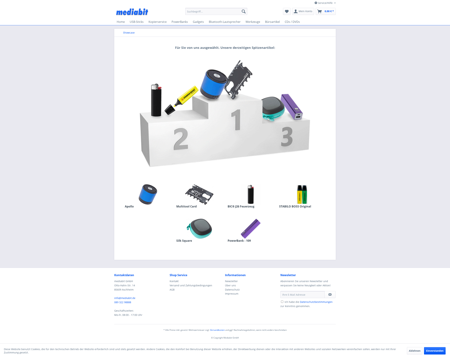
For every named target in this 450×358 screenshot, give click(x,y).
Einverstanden (434, 350)
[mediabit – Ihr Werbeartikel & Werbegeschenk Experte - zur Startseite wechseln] (132, 12)
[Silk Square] (199, 229)
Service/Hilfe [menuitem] (325, 3)
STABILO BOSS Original (295, 206)
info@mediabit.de (124, 298)
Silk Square (184, 241)
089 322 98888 (122, 302)
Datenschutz (232, 289)
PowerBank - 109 (239, 241)
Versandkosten (217, 329)
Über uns (230, 285)
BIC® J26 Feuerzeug (241, 206)
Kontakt (174, 281)
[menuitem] (216, 11)
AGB (172, 289)
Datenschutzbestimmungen (316, 302)
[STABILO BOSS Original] (302, 194)
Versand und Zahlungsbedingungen (191, 285)
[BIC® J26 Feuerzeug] (251, 194)
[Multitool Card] (199, 194)
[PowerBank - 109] (251, 229)
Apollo (129, 206)
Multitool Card (186, 206)
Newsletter (231, 281)
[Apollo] (148, 194)
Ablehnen (414, 350)
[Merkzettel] (287, 11)
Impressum (231, 293)
